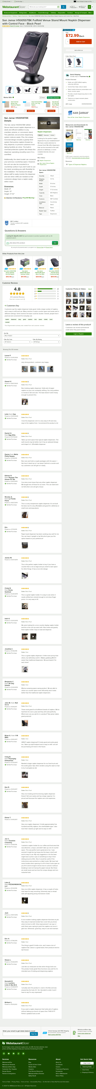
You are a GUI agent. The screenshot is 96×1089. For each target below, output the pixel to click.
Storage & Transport (81, 12)
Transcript (46, 135)
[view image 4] (89, 295)
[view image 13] (69, 315)
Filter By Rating (37, 339)
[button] (9, 90)
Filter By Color (8, 339)
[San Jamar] (79, 113)
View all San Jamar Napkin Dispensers (79, 117)
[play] (49, 123)
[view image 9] (69, 308)
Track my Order (87, 1066)
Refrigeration (23, 12)
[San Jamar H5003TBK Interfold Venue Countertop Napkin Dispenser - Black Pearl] (54, 268)
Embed (52, 135)
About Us (58, 1062)
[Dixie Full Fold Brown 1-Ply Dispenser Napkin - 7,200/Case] (12, 106)
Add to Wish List (79, 50)
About (40, 135)
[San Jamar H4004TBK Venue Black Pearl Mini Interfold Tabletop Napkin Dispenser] (39, 268)
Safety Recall (32, 1075)
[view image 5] (69, 301)
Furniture (70, 12)
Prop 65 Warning (28, 198)
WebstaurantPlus (7, 1062)
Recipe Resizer (6, 1071)
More (90, 12)
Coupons (31, 1069)
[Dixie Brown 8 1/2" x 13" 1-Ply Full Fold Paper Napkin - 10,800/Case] (54, 106)
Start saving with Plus (54, 1034)
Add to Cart (10, 111)
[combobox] (44, 7)
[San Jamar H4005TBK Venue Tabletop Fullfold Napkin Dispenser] (24, 268)
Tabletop (53, 12)
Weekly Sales (32, 1067)
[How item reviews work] (24, 299)
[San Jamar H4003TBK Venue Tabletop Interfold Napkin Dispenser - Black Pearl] (9, 268)
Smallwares (32, 12)
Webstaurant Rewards (8, 1064)
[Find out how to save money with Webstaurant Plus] (4, 102)
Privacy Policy (49, 247)
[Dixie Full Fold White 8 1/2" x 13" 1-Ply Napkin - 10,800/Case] (33, 106)
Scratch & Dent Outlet (34, 1064)
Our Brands (59, 1064)
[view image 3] (82, 295)
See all (90, 289)
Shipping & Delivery (88, 1072)
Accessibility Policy (35, 1081)
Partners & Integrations (9, 1073)
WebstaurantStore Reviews (36, 1073)
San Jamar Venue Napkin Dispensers (47, 164)
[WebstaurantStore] (25, 1043)
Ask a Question (54, 97)
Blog (29, 1062)
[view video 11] (82, 308)
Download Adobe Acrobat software (80, 158)
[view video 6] (75, 301)
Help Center (7, 1)
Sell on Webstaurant (61, 1073)
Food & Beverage (43, 12)
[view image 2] (75, 295)
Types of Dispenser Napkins (80, 164)
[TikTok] (18, 1053)
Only (67, 32)
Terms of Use (40, 247)
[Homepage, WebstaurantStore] (13, 7)
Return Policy (59, 1075)
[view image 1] (69, 295)
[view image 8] (89, 301)
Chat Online (85, 1070)
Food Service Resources (35, 1071)
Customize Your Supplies (9, 1069)
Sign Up (34, 1034)
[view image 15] (82, 315)
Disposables (61, 12)
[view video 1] (24, 900)
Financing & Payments (62, 1069)
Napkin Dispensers (44, 132)
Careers (58, 1067)
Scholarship (59, 1071)
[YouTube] (8, 1053)
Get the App (19, 1)
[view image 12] (89, 308)
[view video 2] (33, 636)
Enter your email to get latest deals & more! (19, 1031)
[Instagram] (3, 1053)
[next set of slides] (60, 106)
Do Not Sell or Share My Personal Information (56, 1081)
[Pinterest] (23, 1053)
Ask (55, 243)
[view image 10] (75, 308)
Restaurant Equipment (10, 12)
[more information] (89, 76)
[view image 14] (75, 315)
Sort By (6, 333)
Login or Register (79, 334)
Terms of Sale (6, 1081)
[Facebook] (13, 1053)
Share (43, 97)
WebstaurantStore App (8, 1067)
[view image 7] (82, 301)
